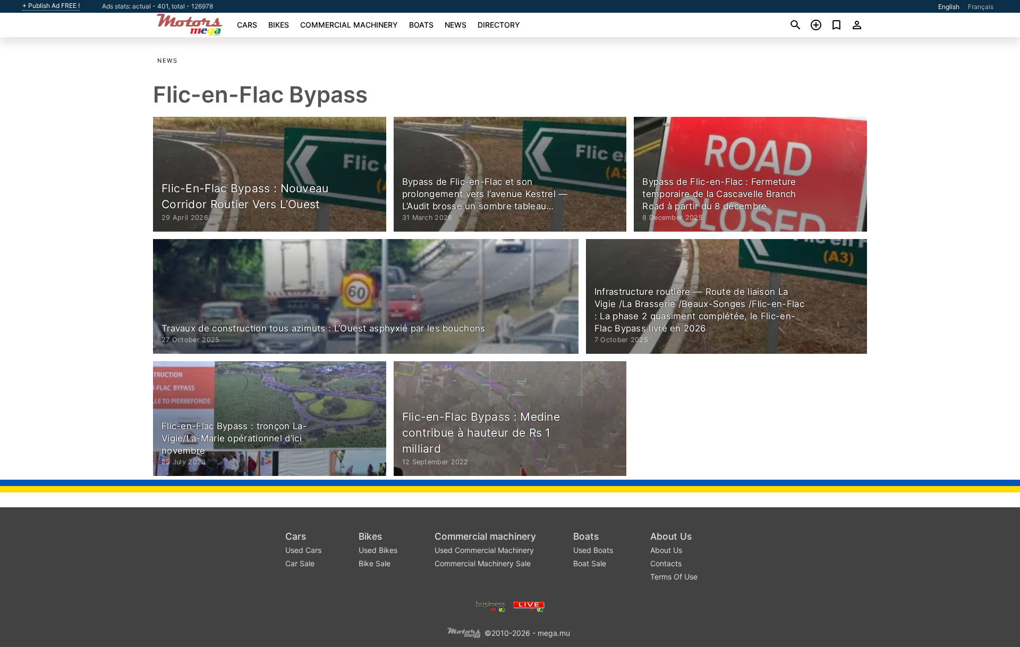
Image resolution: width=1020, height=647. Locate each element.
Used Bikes (378, 550)
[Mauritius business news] (491, 605)
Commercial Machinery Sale (483, 563)
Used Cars (303, 550)
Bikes (278, 24)
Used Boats (593, 550)
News (455, 24)
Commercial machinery (349, 24)
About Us (671, 536)
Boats (421, 24)
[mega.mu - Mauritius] (464, 632)
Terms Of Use (674, 576)
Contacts (666, 563)
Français (980, 7)
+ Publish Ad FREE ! (51, 6)
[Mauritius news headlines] (529, 605)
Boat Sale (589, 563)
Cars (247, 24)
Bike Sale (374, 563)
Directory (499, 24)
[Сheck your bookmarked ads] (836, 24)
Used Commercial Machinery (484, 550)
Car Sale (299, 563)
